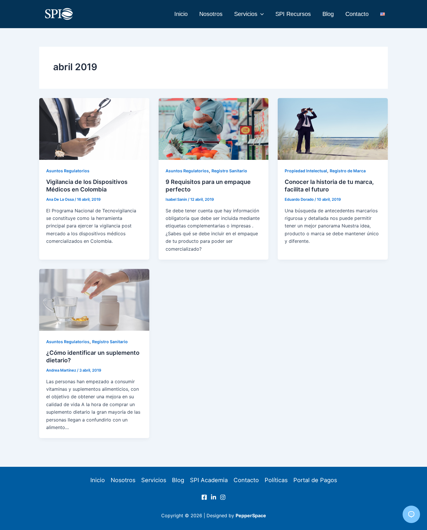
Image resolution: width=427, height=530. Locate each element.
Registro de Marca (348, 170)
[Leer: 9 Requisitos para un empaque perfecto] (214, 129)
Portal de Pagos (315, 480)
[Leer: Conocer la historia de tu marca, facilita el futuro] (333, 129)
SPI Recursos (293, 14)
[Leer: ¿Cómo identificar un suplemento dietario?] (94, 300)
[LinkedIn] (213, 497)
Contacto (357, 14)
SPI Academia (209, 480)
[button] (260, 14)
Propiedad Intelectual (306, 170)
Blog (328, 14)
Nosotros (211, 14)
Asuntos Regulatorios (67, 170)
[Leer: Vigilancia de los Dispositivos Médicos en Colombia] (94, 129)
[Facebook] (204, 497)
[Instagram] (223, 497)
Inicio (181, 14)
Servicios (245, 14)
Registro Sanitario (229, 170)
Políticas (276, 480)
